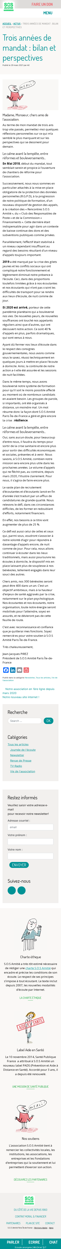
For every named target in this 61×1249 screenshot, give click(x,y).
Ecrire (34, 1242)
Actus (17, 23)
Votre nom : (15, 849)
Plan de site (33, 1223)
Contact (50, 1223)
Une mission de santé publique (30, 1086)
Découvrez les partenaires (30, 1179)
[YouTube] (21, 890)
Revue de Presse (20, 760)
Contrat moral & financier (30, 1216)
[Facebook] (12, 890)
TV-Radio (16, 766)
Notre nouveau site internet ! (21, 697)
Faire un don (42, 4)
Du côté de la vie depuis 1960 (30, 1209)
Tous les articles (43, 677)
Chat (53, 1242)
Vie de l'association (22, 771)
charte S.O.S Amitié (38, 968)
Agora (51, 1228)
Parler (12, 1242)
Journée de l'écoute (23, 749)
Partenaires (13, 1223)
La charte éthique (30, 997)
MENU (48, 12)
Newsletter (30, 677)
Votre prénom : (17, 835)
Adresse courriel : (19, 820)
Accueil (7, 23)
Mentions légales (40, 1228)
